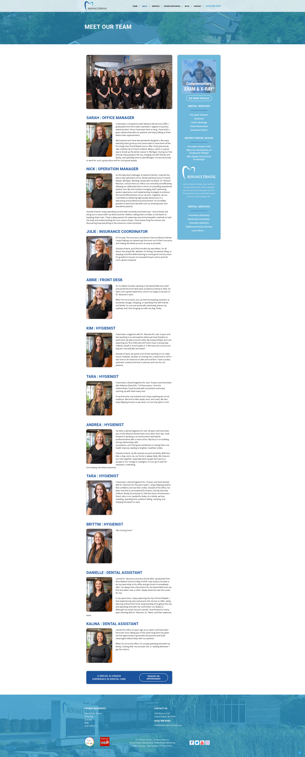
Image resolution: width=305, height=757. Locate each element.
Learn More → (199, 230)
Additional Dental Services (199, 226)
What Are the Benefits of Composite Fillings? (199, 151)
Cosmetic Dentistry (199, 222)
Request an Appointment (154, 677)
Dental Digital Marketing (140, 742)
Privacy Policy (166, 746)
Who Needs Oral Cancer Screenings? (199, 158)
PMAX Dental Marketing (164, 742)
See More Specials (199, 98)
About (144, 6)
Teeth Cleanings (199, 122)
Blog (187, 6)
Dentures (199, 118)
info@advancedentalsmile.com (168, 725)
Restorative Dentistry (199, 219)
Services (156, 6)
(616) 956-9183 (213, 6)
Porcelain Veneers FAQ (199, 146)
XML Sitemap (153, 746)
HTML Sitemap (138, 746)
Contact (197, 6)
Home (135, 6)
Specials (88, 719)
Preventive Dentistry (199, 215)
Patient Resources (172, 6)
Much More (201, 130)
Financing (89, 716)
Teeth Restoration (199, 126)
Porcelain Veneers (199, 114)
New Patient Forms (93, 713)
